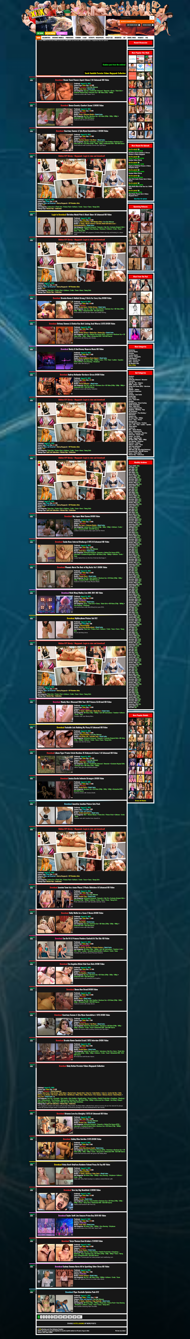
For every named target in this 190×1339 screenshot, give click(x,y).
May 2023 (131, 531)
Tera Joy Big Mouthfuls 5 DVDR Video (86, 1189)
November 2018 (133, 621)
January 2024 (132, 517)
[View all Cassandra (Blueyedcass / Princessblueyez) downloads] (148, 746)
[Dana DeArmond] (140, 84)
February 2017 (132, 656)
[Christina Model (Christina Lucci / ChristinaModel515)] (148, 76)
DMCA (50, 1332)
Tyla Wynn (93, 140)
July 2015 (131, 687)
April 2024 (132, 512)
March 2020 (132, 594)
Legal (47, 1332)
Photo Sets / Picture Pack (63, 207)
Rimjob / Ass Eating (111, 1100)
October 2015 (132, 682)
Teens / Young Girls (93, 207)
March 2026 (132, 474)
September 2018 (133, 624)
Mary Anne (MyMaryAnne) (87, 627)
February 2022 (133, 556)
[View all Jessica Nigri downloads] (132, 778)
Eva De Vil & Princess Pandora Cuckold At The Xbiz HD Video (86, 938)
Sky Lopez (82, 525)
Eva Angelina (83, 973)
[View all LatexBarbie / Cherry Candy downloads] (132, 770)
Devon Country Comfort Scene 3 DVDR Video (86, 105)
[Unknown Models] (148, 59)
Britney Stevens (84, 332)
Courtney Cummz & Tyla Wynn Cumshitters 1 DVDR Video (86, 130)
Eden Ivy (89, 1093)
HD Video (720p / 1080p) (106, 92)
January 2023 (132, 537)
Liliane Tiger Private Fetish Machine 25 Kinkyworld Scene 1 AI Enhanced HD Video (86, 752)
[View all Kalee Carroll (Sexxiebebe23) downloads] (148, 778)
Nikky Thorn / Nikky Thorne (84, 1095)
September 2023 (133, 524)
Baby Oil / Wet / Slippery (136, 383)
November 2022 (133, 541)
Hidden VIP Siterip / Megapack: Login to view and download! (81, 155)
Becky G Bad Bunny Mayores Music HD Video (86, 349)
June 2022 (131, 549)
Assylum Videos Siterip (135, 160)
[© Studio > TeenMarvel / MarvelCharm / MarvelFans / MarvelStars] (140, 59)
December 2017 (133, 639)
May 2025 (131, 491)
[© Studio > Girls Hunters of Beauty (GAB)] (148, 84)
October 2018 (132, 622)
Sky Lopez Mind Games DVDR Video (86, 516)
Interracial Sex (78, 143)
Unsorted (118, 37)
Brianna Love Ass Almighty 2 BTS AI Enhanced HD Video (86, 1113)
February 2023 (133, 536)
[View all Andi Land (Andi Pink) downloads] (132, 754)
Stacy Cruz (41, 1096)
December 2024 (133, 499)
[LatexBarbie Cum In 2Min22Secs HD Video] (134, 334)
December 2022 (133, 539)
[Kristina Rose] (132, 126)
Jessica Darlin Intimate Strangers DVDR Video (86, 778)
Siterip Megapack (62, 203)
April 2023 (132, 532)
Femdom (78, 37)
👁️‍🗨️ (54, 1096)
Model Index (131, 37)
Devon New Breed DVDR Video (86, 989)
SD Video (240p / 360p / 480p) (108, 116)
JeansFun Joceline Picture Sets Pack (86, 803)
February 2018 (133, 636)
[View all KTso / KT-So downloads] (132, 738)
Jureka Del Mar (112, 1093)
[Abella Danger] (148, 118)
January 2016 (132, 677)
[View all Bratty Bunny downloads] (140, 762)
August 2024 (132, 506)
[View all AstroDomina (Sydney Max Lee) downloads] (140, 746)
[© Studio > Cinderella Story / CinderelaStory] (140, 76)
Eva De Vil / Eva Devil (85, 947)
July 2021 (131, 567)
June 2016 (131, 669)
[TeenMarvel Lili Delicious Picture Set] (134, 322)
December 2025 (133, 479)
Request (140, 37)
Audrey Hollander (84, 383)
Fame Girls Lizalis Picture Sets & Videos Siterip (140, 180)
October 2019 (132, 602)
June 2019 (131, 609)
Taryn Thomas (83, 1250)
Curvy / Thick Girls (116, 90)
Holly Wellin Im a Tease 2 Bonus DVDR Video (86, 912)
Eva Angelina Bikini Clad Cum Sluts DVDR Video (86, 963)
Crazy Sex (109, 37)
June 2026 (132, 469)
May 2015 (131, 691)
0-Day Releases (133, 358)
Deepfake (131, 401)
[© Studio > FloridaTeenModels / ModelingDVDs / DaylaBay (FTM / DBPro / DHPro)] (148, 109)
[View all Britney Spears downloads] (140, 730)
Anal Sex (86, 90)
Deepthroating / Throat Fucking (87, 1098)
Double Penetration (104, 1098)
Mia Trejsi (55, 1095)
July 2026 (131, 467)
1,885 (65, 1317)
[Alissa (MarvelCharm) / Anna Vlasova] (132, 135)
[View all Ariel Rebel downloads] (132, 746)
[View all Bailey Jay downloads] (140, 778)
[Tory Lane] (148, 126)
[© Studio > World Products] (132, 68)
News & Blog (132, 365)
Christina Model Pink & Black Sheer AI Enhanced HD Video (89, 214)
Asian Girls (132, 381)
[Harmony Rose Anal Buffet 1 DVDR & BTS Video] (146, 297)
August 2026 (132, 466)
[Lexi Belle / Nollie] (132, 109)
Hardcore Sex (93, 92)
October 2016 (132, 662)
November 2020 (133, 581)
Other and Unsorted (49, 203)
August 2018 (132, 626)
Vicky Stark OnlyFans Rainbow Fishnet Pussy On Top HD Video (86, 1164)
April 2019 (132, 612)
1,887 (74, 1317)
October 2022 (132, 542)
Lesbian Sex (51, 207)
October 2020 (133, 582)
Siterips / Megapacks (96, 37)
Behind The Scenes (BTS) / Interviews (101, 334)
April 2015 (131, 692)
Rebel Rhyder (118, 1095)
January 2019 (132, 617)
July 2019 (131, 607)
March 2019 (132, 614)
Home (38, 37)
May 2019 (131, 611)
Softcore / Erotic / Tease (79, 207)
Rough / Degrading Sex (135, 438)
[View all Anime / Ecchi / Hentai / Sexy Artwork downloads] (132, 762)
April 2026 (132, 472)
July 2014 (131, 707)
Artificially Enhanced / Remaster (100, 90)
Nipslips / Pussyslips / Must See (138, 433)
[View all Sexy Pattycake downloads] (140, 754)
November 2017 (133, 641)
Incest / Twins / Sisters (135, 419)
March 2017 (132, 654)
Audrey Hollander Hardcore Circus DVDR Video (86, 374)
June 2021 (131, 569)
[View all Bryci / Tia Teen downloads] (148, 762)
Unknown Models (89, 114)
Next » (79, 1317)
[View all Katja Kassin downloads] (140, 787)
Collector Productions (135, 391)
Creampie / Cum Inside (97, 141)
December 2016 (133, 659)
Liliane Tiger (83, 762)
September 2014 (133, 704)
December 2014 (133, 699)
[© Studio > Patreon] (132, 76)
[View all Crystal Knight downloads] (148, 795)
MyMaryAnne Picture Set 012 (86, 618)
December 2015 (133, 679)
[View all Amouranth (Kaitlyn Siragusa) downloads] (140, 795)
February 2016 (133, 676)
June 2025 (131, 489)
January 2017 (132, 657)
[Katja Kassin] (140, 109)
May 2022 (131, 551)
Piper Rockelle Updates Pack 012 (86, 1291)
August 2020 (132, 586)
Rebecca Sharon (108, 1095)
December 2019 (133, 599)
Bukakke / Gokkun (134, 389)
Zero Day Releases (92, 87)
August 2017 (132, 646)
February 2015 (133, 696)
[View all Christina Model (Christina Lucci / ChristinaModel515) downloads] (148, 730)
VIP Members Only (74, 203)
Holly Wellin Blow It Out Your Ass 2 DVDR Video (140, 187)
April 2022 (132, 552)
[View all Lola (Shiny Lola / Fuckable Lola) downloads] (148, 770)
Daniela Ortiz (81, 1093)
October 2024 (132, 502)
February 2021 (133, 576)
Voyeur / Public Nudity (135, 453)
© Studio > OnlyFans (85, 1173)
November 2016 (133, 661)
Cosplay (131, 393)
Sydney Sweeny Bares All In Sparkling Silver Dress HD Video (86, 1266)
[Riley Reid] (148, 93)
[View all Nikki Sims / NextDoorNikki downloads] (132, 721)
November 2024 (133, 501)
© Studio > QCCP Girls (86, 711)
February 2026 (133, 476)
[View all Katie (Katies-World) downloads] (140, 721)
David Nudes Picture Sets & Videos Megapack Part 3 (138, 195)
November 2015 (133, 681)
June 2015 (131, 689)
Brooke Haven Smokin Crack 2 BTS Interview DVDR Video (86, 1040)
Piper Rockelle (97, 1301)
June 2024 (131, 509)
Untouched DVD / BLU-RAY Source (84, 118)
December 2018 (133, 619)
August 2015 (132, 686)
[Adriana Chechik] (140, 126)
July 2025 (131, 487)
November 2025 (133, 481)
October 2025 (132, 482)
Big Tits (86, 116)
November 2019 (133, 601)
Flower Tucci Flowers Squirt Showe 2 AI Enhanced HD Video (86, 79)
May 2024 (131, 511)
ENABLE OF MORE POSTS (81, 1323)
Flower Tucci (82, 89)
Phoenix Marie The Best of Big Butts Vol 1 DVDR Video (86, 567)
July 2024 (131, 507)
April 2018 (131, 632)
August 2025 (132, 486)
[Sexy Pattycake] (132, 84)
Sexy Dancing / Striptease (98, 229)
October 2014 (132, 702)
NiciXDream (71, 1095)
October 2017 (132, 642)
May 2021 (131, 571)
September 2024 (133, 504)
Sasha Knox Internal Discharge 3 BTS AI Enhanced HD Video (86, 541)
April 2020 (132, 592)
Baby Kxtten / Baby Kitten (59, 1093)
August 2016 (132, 666)
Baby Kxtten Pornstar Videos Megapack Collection (85, 1065)
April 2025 (132, 492)
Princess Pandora (98, 947)
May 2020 (131, 591)
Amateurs (131, 376)
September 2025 (133, 484)
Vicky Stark (96, 1173)
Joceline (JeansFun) (85, 813)
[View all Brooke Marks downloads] (148, 754)
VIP (124, 37)
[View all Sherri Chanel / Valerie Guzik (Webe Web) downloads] (140, 738)
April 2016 (132, 672)
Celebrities (46, 37)
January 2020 (132, 597)
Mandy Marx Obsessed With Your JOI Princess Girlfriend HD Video (86, 701)
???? (43, 205)
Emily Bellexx (97, 1093)
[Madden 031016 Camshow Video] (134, 297)
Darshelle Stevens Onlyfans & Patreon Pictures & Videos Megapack (139, 153)
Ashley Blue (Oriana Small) (87, 1148)
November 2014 (133, 701)
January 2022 (132, 557)
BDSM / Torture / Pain (135, 384)
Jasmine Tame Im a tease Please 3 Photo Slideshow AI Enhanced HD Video (86, 887)
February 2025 (133, 496)
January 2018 (132, 637)
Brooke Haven (83, 307)
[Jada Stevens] (148, 135)
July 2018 (131, 627)
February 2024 (133, 516)
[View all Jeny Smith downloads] (132, 795)
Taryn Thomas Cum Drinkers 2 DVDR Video (86, 1240)
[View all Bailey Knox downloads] (140, 770)
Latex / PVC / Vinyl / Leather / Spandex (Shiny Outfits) (99, 950)
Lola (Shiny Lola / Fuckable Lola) (89, 736)
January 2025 (132, 497)
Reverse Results (147, 25)
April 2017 (131, 652)
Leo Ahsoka (47, 1095)
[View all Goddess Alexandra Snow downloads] (132, 730)
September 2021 (133, 564)
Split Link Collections (52, 452)
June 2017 (131, 649)
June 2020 (132, 589)
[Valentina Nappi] (132, 118)
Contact (40, 1332)
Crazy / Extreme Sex (134, 360)
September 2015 (133, 684)
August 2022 (132, 546)
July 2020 (131, 587)
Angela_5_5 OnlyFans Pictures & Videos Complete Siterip (140, 166)
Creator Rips (132, 396)
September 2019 (133, 604)
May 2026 (131, 471)
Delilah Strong (92, 307)
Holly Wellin (82, 922)
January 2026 (132, 477)
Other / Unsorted (133, 362)
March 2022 (132, 554)
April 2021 (131, 572)
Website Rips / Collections (54, 208)
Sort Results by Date (132, 25)
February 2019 (133, 616)
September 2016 (133, 664)
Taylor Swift (82, 1224)
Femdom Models (84, 709)
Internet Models (58, 37)
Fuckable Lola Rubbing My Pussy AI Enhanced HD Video (86, 727)
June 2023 (131, 529)
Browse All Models (140, 800)
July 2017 (131, 647)
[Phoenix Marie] (140, 93)
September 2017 (133, 644)
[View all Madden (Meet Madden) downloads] (148, 721)
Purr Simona (98, 1095)
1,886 (69, 1317)
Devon (81, 114)
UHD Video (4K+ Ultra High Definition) (71, 1102)
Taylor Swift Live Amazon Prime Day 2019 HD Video (86, 1215)
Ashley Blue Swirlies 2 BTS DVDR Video (86, 1138)
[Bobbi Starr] (140, 135)
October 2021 (132, 562)
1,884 (60, 1317)
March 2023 (132, 534)
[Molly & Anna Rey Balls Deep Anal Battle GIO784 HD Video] (146, 334)
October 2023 (132, 522)
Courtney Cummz (84, 140)
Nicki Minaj (82, 602)
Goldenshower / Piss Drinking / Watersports (55, 1100)
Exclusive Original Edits (81, 92)
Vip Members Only (134, 363)
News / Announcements (135, 431)
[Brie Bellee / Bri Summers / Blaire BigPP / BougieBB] (132, 93)
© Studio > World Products (87, 223)
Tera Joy (81, 1199)
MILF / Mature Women (90, 814)
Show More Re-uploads (140, 199)
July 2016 (131, 667)
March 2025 (132, 494)
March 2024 (132, 514)
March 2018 (132, 634)
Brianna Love (83, 1122)
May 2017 (131, 651)
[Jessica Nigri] (148, 101)
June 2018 (131, 629)
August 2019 (132, 606)
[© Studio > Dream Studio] (148, 68)
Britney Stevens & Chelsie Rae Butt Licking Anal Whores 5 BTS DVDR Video (86, 323)
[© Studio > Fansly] (140, 68)
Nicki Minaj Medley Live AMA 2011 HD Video (86, 592)
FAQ (146, 37)
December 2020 (133, 579)
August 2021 (132, 566)
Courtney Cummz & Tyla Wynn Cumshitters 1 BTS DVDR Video (86, 1014)
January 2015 (132, 697)
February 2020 (133, 596)
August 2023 (132, 526)
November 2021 (133, 561)
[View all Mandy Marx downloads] (148, 738)
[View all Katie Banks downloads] (132, 787)
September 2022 (133, 544)
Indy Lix (104, 1093)
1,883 (55, 1317)
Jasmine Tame (83, 896)
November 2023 (133, 521)
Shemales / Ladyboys (135, 443)
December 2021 (133, 559)
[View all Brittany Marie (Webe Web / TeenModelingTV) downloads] (148, 787)
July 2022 (131, 547)
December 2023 (133, 519)
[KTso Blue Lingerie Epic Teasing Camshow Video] (146, 310)
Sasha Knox (82, 551)
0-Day (85, 37)
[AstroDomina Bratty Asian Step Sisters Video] (134, 285)
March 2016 (132, 674)
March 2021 (132, 574)
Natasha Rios (62, 1095)
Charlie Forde (72, 1093)
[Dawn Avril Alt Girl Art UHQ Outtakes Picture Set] (134, 310)
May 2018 (131, 631)
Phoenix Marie (83, 576)
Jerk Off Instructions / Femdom (109, 712)
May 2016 (131, 671)
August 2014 (132, 706)
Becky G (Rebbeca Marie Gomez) (89, 358)
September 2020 (133, 584)
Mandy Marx (97, 711)
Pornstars (69, 37)
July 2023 (131, 527)
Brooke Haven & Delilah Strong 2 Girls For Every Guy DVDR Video (86, 298)
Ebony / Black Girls (102, 603)
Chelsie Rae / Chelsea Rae (97, 332)
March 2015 (132, 694)
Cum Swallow (109, 141)
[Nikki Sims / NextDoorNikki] (140, 118)
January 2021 (132, 577)
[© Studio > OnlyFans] (132, 59)
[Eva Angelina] (140, 101)
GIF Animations (133, 411)
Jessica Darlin (83, 787)
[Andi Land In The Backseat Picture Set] (146, 285)
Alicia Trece (46, 1093)
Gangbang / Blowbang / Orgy (137, 409)
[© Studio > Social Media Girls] (132, 101)
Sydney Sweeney (84, 1275)
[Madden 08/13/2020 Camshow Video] (146, 322)
